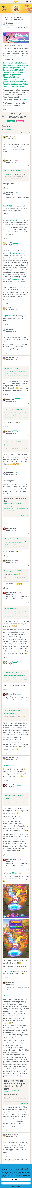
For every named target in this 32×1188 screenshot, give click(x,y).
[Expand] (16, 180)
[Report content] (28, 18)
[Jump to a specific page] (29, 133)
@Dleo (21, 86)
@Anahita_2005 (9, 84)
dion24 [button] (8, 136)
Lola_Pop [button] (7, 1091)
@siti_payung (8, 70)
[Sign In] (30, 1)
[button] (4, 23)
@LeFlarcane (22, 63)
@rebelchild (16, 75)
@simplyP (14, 86)
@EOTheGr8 (18, 70)
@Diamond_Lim (8, 79)
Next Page (8, 1160)
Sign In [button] (11, 121)
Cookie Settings (16, 1186)
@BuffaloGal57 (20, 79)
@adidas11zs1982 (19, 68)
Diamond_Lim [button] (8, 410)
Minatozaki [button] (10, 23)
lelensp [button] (6, 368)
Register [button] (20, 121)
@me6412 (6, 86)
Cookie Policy (5, 1176)
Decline (16, 1183)
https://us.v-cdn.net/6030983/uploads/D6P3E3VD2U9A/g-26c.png (16, 509)
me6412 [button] (9, 243)
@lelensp (18, 84)
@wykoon (6, 63)
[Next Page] (27, 133)
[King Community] (16, 1)
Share (5, 110)
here (11, 971)
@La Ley (12, 82)
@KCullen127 (8, 72)
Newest (10, 129)
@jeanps (16, 77)
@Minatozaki (15, 253)
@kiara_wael (7, 68)
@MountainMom (19, 72)
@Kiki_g (6, 65)
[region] (16, 1176)
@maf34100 (21, 82)
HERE (25, 99)
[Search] (27, 1)
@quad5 (6, 82)
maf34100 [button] (9, 160)
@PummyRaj (7, 77)
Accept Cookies (16, 1179)
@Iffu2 (25, 84)
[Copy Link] (7, 31)
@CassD (14, 63)
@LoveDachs (24, 65)
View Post (22, 515)
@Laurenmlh (14, 65)
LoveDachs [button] (10, 357)
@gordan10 (7, 75)
